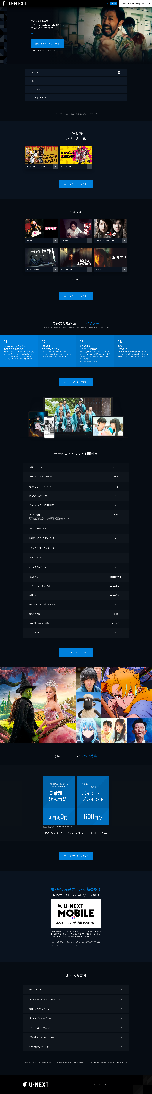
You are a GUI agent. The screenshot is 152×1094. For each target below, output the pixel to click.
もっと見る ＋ (76, 279)
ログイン (113, 3)
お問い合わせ (106, 1084)
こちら (62, 50)
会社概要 (93, 1084)
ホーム (88, 1084)
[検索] (107, 3)
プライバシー (99, 1084)
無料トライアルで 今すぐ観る (134, 3)
